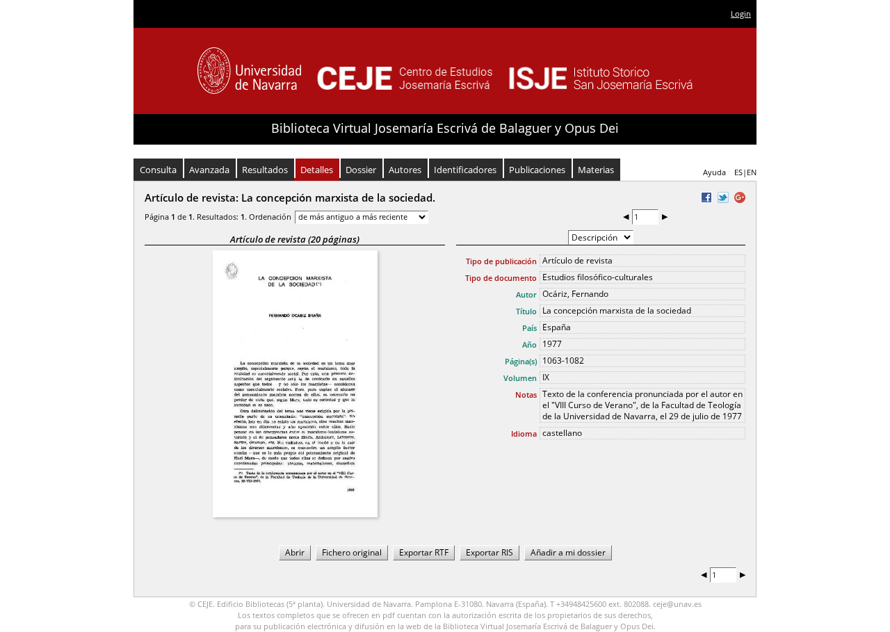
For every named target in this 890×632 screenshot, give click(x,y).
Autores (405, 169)
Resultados (265, 169)
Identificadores (465, 169)
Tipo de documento (501, 278)
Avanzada (209, 169)
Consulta (158, 169)
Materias (596, 169)
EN (751, 172)
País (529, 328)
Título (526, 311)
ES (738, 172)
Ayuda (714, 172)
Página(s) (521, 361)
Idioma (524, 433)
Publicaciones (537, 169)
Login (741, 13)
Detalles (316, 169)
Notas (526, 394)
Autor (526, 294)
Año (529, 344)
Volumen (520, 378)
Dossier (361, 169)
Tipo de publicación (501, 261)
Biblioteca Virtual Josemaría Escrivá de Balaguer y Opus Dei (445, 128)
